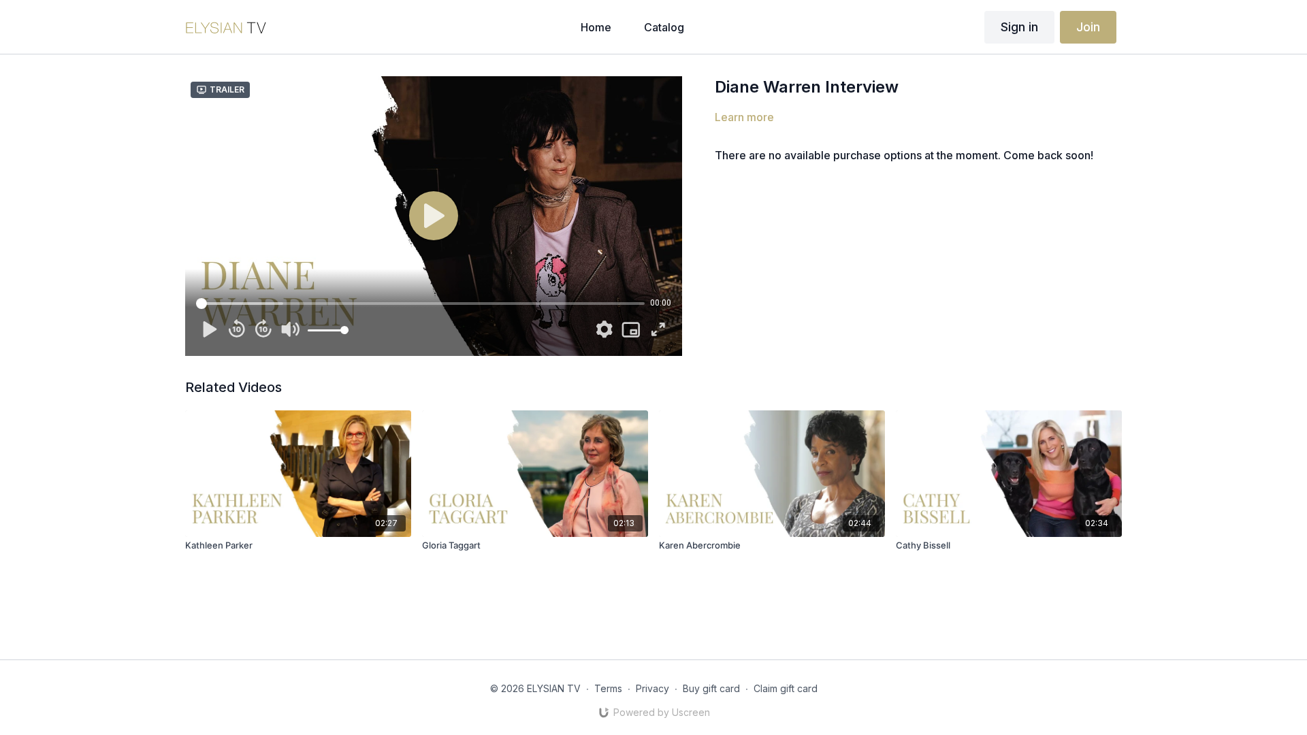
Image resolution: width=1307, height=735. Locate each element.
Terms (608, 688)
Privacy (652, 688)
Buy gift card (711, 688)
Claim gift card (786, 688)
